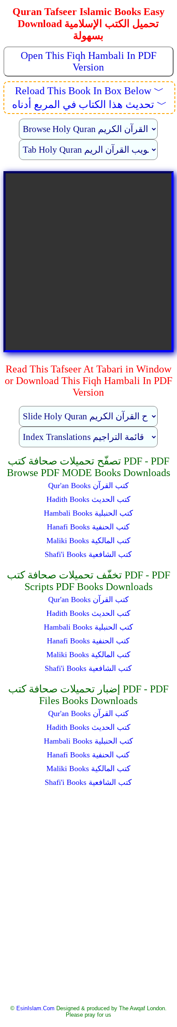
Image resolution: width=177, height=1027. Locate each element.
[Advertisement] (88, 893)
